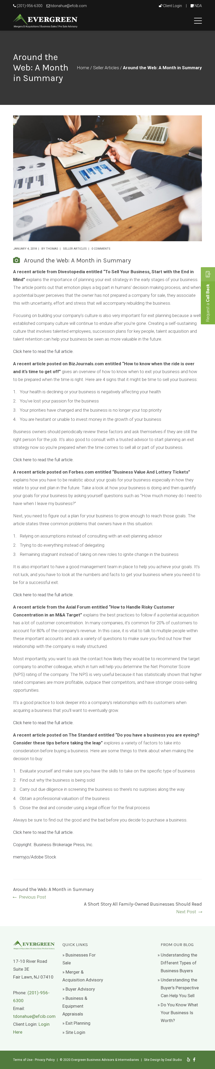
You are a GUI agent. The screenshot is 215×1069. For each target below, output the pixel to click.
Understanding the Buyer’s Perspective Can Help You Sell (180, 987)
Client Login (172, 6)
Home (83, 67)
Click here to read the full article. (43, 351)
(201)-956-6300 (29, 6)
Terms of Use (23, 1060)
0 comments (101, 248)
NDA (198, 6)
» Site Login (73, 1032)
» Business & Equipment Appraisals (74, 1006)
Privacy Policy (45, 1060)
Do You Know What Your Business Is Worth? (179, 1012)
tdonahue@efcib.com (69, 6)
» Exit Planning (76, 1023)
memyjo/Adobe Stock (34, 857)
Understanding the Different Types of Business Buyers (179, 962)
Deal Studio (173, 1060)
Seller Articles (106, 67)
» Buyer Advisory (78, 989)
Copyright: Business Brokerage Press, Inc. (53, 844)
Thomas (52, 248)
